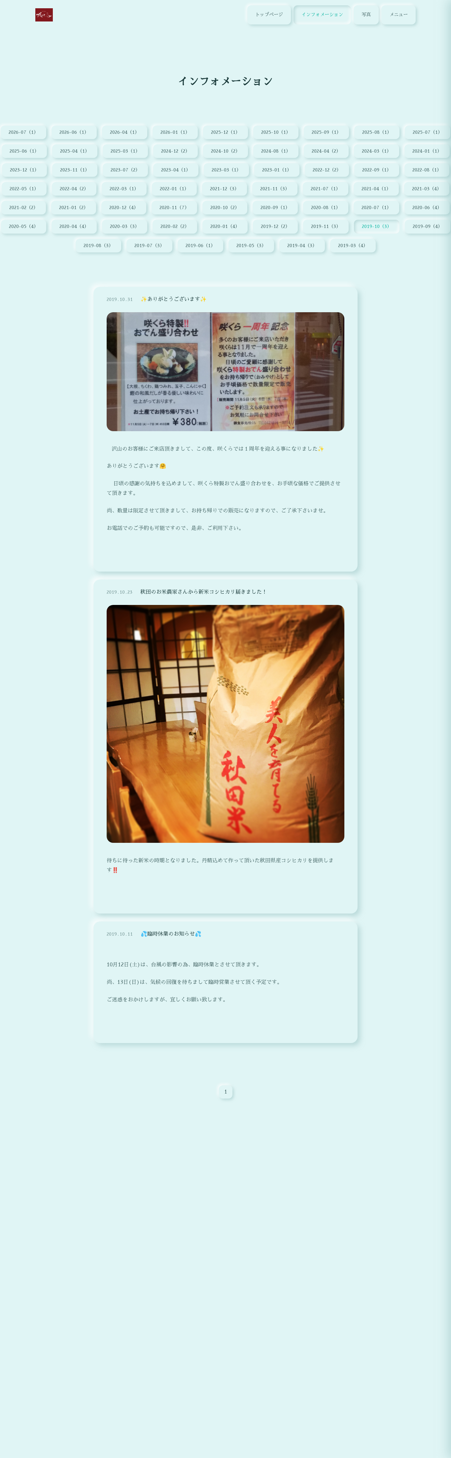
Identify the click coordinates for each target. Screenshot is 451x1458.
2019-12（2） (275, 226)
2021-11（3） (275, 188)
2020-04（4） (74, 226)
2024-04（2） (326, 151)
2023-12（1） (24, 170)
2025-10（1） (276, 132)
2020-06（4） (427, 207)
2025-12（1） (225, 132)
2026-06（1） (74, 132)
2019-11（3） (326, 226)
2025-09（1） (326, 132)
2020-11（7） (174, 207)
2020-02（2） (174, 226)
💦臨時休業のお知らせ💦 (171, 934)
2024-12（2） (175, 151)
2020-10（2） (224, 207)
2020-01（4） (225, 226)
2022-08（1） (426, 170)
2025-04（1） (74, 151)
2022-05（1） (24, 188)
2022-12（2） (327, 170)
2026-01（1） (175, 132)
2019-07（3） (149, 245)
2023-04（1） (176, 170)
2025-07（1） (427, 132)
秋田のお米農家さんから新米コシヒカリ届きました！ (203, 592)
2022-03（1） (124, 188)
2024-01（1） (427, 151)
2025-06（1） (24, 151)
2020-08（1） (325, 207)
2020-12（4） (123, 207)
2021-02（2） (23, 207)
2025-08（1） (377, 132)
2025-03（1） (125, 151)
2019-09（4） (427, 226)
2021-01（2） (73, 207)
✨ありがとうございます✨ (174, 299)
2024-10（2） (225, 151)
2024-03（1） (376, 151)
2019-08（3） (98, 245)
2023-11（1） (74, 170)
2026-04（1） (124, 132)
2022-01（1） (174, 188)
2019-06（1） (200, 245)
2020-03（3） (124, 226)
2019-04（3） (302, 245)
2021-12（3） (224, 188)
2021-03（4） (426, 188)
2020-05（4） (23, 226)
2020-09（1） (275, 207)
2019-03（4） (353, 245)
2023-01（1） (277, 170)
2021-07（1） (325, 188)
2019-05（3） (251, 245)
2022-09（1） (376, 170)
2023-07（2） (125, 170)
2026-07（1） (23, 132)
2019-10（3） (377, 226)
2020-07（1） (376, 207)
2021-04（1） (376, 188)
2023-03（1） (226, 170)
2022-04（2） (74, 188)
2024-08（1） (276, 151)
